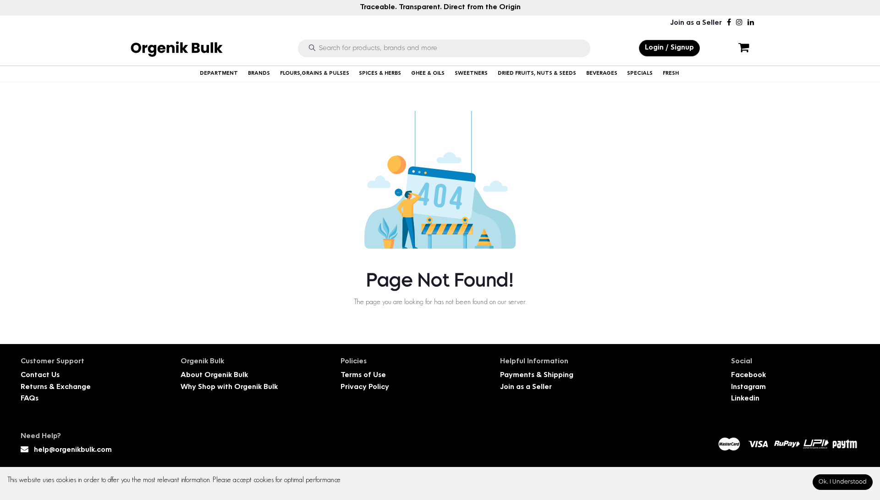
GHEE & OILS (428, 73)
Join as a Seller (696, 23)
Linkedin (745, 398)
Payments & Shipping (536, 375)
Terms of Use (363, 375)
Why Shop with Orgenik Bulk (229, 387)
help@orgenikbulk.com (73, 450)
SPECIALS (640, 73)
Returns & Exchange (56, 387)
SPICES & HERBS (380, 73)
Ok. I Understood (843, 482)
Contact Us (40, 375)
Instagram (748, 387)
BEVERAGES (601, 73)
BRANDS (259, 73)
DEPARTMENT (219, 73)
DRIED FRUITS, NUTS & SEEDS (537, 73)
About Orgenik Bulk (214, 375)
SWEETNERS (471, 73)
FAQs (29, 398)
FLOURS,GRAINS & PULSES (314, 73)
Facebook (748, 375)
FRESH (671, 73)
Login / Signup (669, 47)
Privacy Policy (365, 387)
